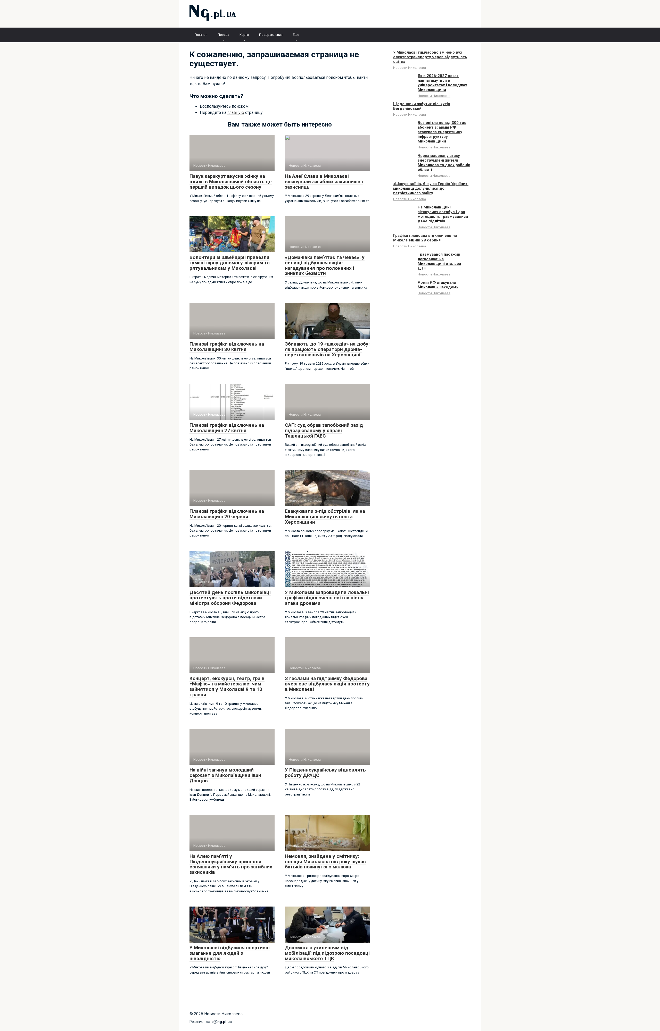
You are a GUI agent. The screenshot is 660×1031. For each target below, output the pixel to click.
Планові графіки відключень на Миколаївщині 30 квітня (226, 346)
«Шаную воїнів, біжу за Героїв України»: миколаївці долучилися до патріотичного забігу (430, 188)
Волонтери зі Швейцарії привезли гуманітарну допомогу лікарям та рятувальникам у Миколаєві (229, 262)
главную (235, 112)
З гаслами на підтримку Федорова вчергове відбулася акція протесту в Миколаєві (327, 683)
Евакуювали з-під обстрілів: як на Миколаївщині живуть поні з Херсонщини (325, 516)
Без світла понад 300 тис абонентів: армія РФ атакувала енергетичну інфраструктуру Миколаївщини (442, 132)
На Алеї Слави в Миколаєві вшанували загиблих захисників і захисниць (324, 181)
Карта (244, 35)
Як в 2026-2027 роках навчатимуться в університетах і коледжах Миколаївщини (442, 82)
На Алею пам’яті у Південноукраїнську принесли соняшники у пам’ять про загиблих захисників (230, 864)
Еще (296, 35)
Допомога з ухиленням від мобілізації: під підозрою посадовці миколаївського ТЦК (327, 953)
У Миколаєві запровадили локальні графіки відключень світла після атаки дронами (327, 597)
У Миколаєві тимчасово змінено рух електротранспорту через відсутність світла (430, 57)
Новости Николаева (409, 67)
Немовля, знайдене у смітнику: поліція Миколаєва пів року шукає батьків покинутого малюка (325, 861)
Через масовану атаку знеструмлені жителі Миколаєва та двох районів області (444, 162)
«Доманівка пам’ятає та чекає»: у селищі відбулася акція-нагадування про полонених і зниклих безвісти (325, 265)
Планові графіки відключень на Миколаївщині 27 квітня (226, 427)
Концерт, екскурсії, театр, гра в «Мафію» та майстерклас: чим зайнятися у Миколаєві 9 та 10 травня (227, 686)
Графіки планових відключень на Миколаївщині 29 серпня (425, 237)
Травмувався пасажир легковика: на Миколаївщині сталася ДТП (439, 261)
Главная (201, 35)
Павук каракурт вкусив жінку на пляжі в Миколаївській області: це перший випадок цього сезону (230, 181)
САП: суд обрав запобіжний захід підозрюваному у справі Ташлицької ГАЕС (324, 430)
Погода (223, 35)
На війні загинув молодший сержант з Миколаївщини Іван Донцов (225, 775)
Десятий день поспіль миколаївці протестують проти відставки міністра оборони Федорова (230, 597)
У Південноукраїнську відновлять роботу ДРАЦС (325, 772)
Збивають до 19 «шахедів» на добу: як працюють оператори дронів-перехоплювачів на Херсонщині (327, 349)
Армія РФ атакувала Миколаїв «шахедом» (438, 284)
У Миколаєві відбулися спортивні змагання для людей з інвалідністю (229, 953)
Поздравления (271, 35)
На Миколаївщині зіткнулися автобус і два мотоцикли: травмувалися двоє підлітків (443, 214)
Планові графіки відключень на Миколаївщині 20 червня (226, 513)
